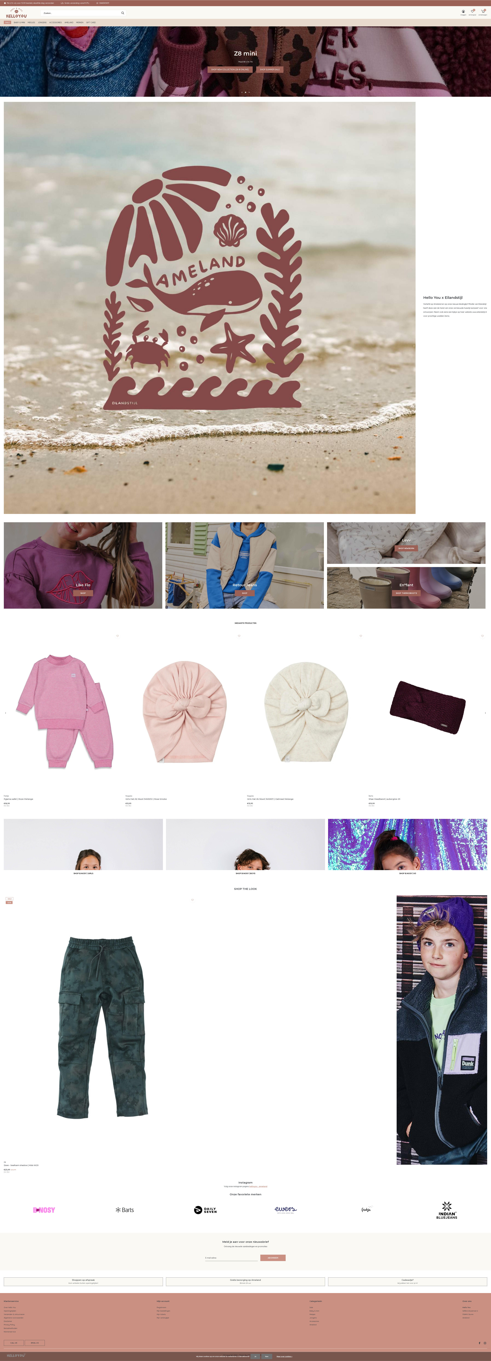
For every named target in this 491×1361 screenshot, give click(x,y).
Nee (266, 1356)
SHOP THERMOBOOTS (406, 593)
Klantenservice (10, 1332)
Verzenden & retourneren (14, 1314)
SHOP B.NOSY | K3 (407, 873)
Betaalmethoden (10, 1328)
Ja (255, 1356)
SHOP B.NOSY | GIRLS (83, 873)
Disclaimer (8, 1321)
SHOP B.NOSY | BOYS (245, 873)
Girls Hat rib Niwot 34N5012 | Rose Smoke (146, 799)
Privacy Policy (9, 1325)
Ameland (69, 22)
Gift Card (91, 22)
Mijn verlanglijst (163, 1318)
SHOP (83, 593)
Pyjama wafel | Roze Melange (18, 799)
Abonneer (273, 1258)
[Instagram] (485, 1343)
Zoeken (122, 13)
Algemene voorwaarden (13, 1318)
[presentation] (5, 713)
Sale (7, 22)
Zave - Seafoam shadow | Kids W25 (21, 1165)
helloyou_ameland (258, 1186)
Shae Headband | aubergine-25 (384, 799)
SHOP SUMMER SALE (316, 69)
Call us (13, 1343)
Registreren (161, 1307)
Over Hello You (10, 1307)
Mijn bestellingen (163, 1311)
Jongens (42, 22)
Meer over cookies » (284, 1356)
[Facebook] (479, 1343)
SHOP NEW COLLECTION (283, 69)
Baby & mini (19, 22)
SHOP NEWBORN (406, 548)
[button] (242, 92)
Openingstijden (10, 1311)
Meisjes (31, 22)
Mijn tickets (161, 1314)
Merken (79, 22)
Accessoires (55, 22)
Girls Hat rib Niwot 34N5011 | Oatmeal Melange (270, 799)
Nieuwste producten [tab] (245, 623)
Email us (34, 1343)
